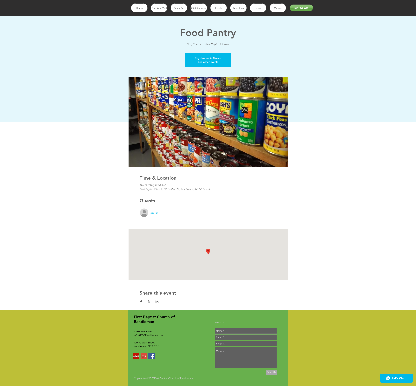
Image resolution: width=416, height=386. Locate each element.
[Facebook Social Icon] (151, 356)
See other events (208, 61)
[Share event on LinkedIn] (157, 301)
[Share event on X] (149, 301)
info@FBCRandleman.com (148, 335)
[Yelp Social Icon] (136, 356)
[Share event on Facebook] (141, 301)
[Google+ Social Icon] (144, 356)
